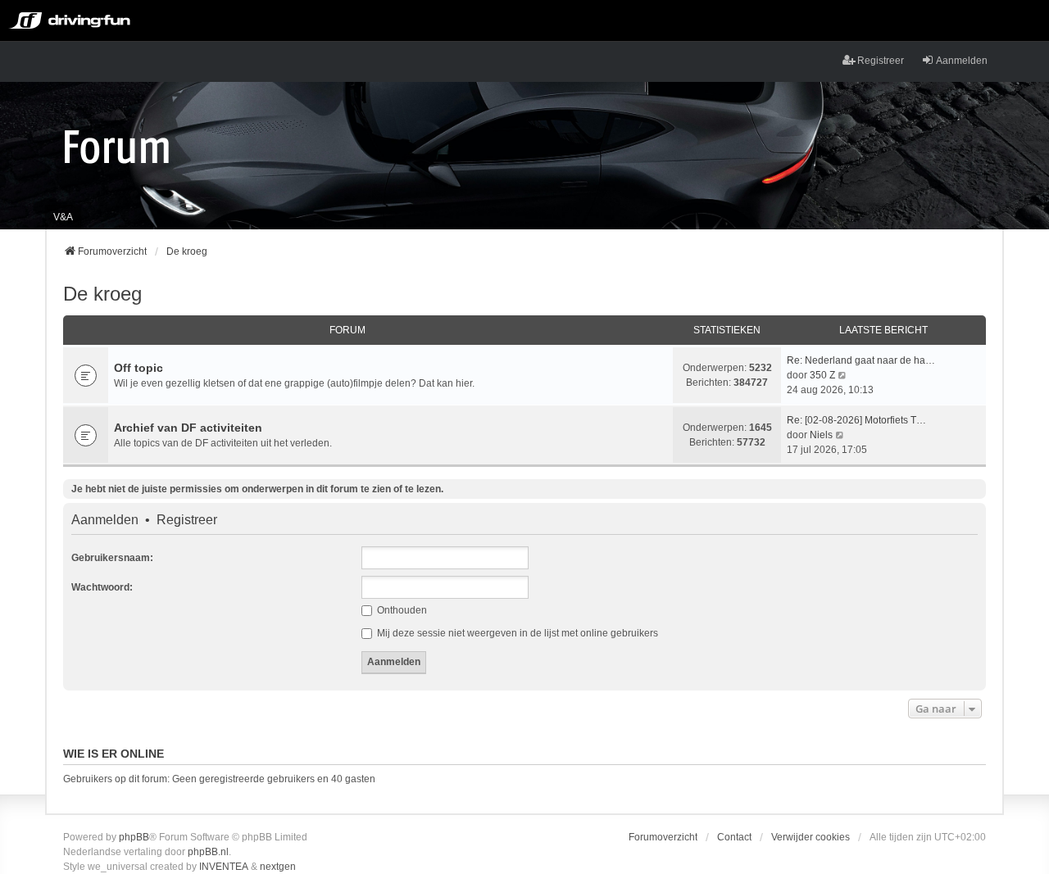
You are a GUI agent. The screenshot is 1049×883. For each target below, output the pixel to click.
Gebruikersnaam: (112, 558)
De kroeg (102, 294)
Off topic (138, 367)
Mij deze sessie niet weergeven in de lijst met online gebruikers (516, 633)
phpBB (134, 837)
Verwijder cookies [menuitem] (810, 837)
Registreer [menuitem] (880, 60)
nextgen (278, 866)
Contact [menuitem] (734, 837)
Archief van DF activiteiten (188, 427)
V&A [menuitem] (63, 217)
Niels (821, 435)
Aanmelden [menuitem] (962, 60)
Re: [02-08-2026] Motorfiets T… (856, 420)
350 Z (822, 375)
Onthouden (401, 610)
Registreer (187, 520)
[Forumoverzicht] (117, 146)
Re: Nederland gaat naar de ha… (861, 360)
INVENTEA (223, 866)
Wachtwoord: (102, 587)
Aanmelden (105, 520)
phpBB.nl (208, 852)
